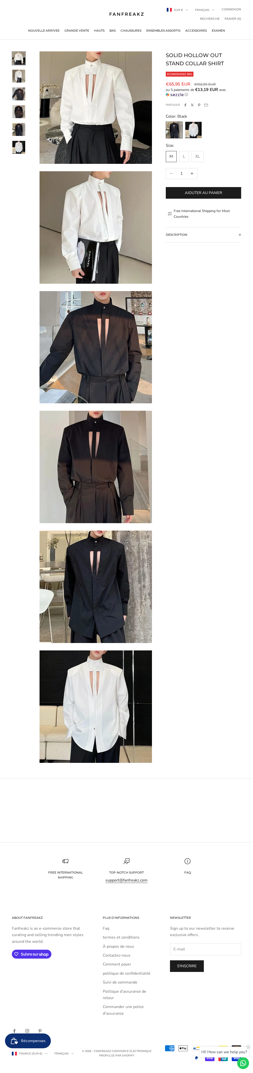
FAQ (187, 872)
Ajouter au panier (203, 192)
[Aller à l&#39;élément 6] (19, 147)
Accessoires (196, 30)
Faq (106, 928)
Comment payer (117, 964)
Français (202, 10)
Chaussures (131, 30)
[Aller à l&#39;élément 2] (19, 76)
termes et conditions (121, 937)
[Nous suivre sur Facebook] (14, 1031)
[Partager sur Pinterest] (199, 105)
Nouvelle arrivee (44, 30)
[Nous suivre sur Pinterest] (40, 1031)
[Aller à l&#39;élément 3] (19, 94)
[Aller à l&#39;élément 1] (19, 58)
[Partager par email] (206, 105)
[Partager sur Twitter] (192, 105)
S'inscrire (187, 966)
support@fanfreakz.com (126, 880)
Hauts (99, 30)
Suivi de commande (120, 982)
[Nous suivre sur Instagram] (27, 1031)
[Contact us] (243, 1063)
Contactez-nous (116, 955)
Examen (218, 30)
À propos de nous (118, 946)
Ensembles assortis (163, 30)
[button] (203, 92)
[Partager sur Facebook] (185, 105)
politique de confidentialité (126, 973)
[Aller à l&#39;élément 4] (19, 112)
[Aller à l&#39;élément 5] (19, 129)
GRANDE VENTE (76, 30)
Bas (112, 30)
